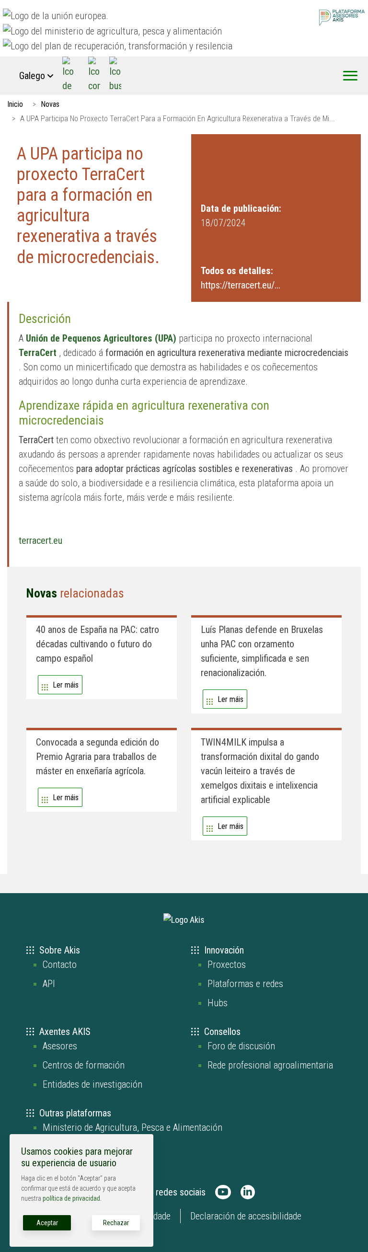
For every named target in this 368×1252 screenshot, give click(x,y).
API (49, 983)
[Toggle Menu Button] (350, 75)
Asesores (60, 1046)
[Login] (68, 76)
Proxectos (226, 964)
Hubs (217, 1003)
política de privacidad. (72, 1198)
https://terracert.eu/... (240, 285)
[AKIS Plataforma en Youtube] (223, 1192)
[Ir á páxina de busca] (115, 76)
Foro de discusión (241, 1046)
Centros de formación (84, 1065)
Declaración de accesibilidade (245, 1216)
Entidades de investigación (92, 1084)
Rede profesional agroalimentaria (270, 1065)
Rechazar (116, 1223)
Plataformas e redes (245, 983)
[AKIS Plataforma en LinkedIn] (248, 1192)
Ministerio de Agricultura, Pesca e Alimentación (132, 1127)
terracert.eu (40, 540)
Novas (50, 104)
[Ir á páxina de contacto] (94, 76)
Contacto (60, 964)
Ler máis (66, 684)
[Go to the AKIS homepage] (342, 17)
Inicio (15, 104)
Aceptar (47, 1223)
